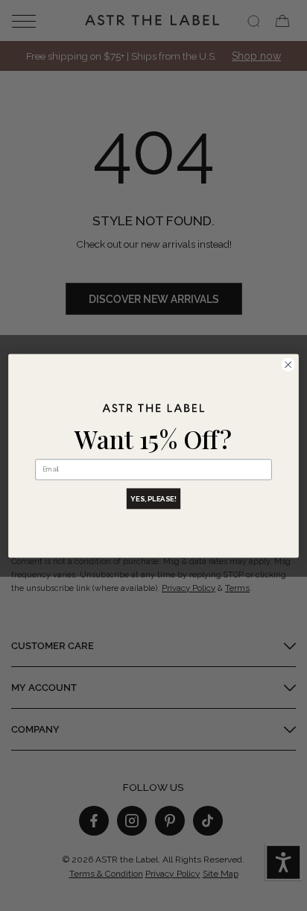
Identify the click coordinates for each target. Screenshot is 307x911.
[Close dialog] (288, 364)
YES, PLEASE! (153, 498)
